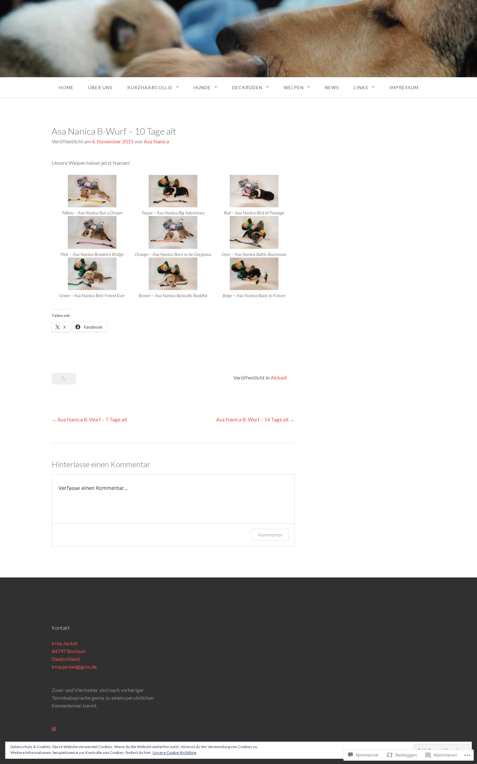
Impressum (404, 87)
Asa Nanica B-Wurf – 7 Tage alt (92, 419)
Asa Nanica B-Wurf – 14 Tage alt (252, 419)
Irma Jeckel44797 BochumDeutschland (69, 651)
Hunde (202, 87)
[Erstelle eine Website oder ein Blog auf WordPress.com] (54, 729)
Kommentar (270, 535)
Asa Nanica (156, 141)
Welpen (294, 87)
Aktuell (279, 377)
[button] (92, 195)
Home (66, 87)
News (332, 87)
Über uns (100, 87)
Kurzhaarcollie (150, 87)
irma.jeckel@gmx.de (74, 666)
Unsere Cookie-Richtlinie (174, 752)
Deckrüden (247, 87)
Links (361, 87)
